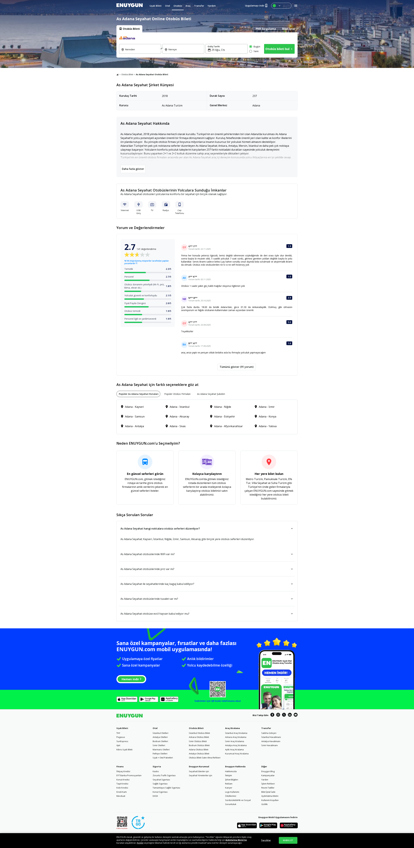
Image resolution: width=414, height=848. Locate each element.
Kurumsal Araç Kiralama (237, 753)
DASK (155, 795)
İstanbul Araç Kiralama (236, 733)
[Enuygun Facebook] (272, 715)
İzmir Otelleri (159, 745)
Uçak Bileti (122, 728)
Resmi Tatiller (267, 787)
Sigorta (157, 766)
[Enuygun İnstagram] (278, 715)
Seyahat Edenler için (199, 771)
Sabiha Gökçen (268, 733)
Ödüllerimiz (230, 795)
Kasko (156, 771)
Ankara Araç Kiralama (235, 737)
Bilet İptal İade (268, 791)
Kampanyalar (268, 775)
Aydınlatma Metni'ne (236, 840)
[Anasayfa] (117, 74)
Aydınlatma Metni (269, 795)
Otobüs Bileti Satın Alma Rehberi (204, 757)
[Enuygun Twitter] (284, 715)
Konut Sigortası (160, 791)
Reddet (140, 843)
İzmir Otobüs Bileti (198, 741)
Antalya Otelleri (160, 737)
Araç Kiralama (232, 728)
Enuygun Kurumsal (199, 766)
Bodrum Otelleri (160, 741)
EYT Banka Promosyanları (129, 775)
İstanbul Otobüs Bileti (199, 733)
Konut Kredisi (123, 779)
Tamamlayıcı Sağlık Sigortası (166, 787)
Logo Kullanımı (232, 791)
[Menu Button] (281, 6)
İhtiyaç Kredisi (123, 771)
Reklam (228, 783)
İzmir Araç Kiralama (234, 741)
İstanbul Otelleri (160, 733)
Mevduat (120, 795)
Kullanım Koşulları (270, 800)
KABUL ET (288, 840)
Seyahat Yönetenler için (200, 775)
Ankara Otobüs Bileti (199, 737)
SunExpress (122, 741)
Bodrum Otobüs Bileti (199, 745)
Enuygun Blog (268, 771)
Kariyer (228, 787)
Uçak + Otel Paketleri (163, 757)
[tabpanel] (207, 45)
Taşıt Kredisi (122, 783)
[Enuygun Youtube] (296, 715)
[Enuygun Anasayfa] (129, 5)
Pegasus (120, 737)
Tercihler (266, 840)
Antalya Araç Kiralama (236, 745)
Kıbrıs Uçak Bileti (124, 749)
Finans (120, 766)
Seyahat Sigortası (161, 779)
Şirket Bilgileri (231, 779)
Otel (155, 728)
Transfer (266, 728)
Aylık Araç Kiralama (234, 749)
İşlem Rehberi (268, 783)
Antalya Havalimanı (270, 741)
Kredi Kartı (121, 791)
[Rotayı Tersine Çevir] (162, 48)
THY (118, 733)
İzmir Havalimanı (269, 745)
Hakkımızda (231, 771)
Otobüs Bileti (127, 74)
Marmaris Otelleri (161, 749)
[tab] (129, 28)
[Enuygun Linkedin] (290, 715)
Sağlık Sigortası (160, 783)
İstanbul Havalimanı (271, 737)
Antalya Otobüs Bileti (199, 753)
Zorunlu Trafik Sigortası (164, 775)
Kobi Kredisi (122, 787)
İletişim (228, 775)
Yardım (264, 779)
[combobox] (142, 51)
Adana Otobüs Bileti (198, 749)
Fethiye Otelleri (160, 753)
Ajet (118, 745)
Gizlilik (264, 804)
